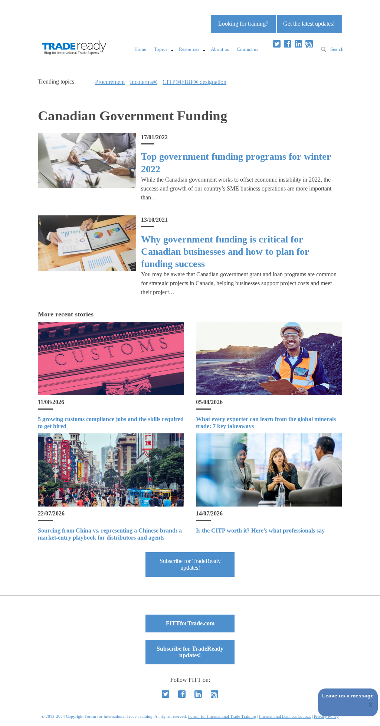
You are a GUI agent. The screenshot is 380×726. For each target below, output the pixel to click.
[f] (287, 44)
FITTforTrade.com (190, 623)
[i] (309, 44)
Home (140, 49)
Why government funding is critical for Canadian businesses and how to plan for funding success (225, 252)
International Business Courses (285, 716)
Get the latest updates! (309, 23)
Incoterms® (143, 82)
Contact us (247, 49)
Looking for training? (243, 23)
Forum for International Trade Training (222, 716)
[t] (277, 44)
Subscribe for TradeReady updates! (190, 564)
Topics (160, 49)
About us (220, 49)
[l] (298, 44)
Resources (189, 49)
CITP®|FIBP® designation (194, 82)
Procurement (110, 82)
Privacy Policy (326, 716)
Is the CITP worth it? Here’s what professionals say (260, 530)
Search (337, 49)
